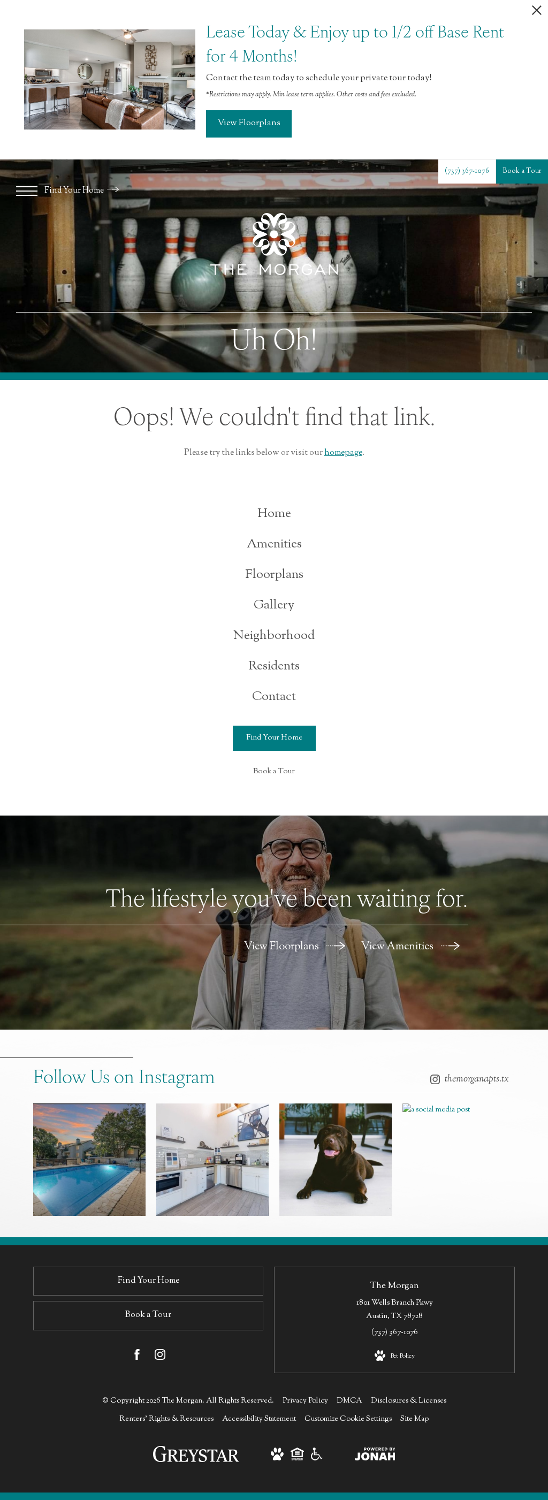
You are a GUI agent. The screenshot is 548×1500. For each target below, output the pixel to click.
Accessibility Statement (259, 1419)
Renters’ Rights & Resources (166, 1419)
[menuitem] (274, 514)
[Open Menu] (26, 191)
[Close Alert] (537, 13)
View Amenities (398, 947)
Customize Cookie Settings (348, 1419)
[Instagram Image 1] (89, 1159)
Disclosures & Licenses (408, 1401)
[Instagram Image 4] (458, 1110)
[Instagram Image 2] (212, 1159)
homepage (343, 453)
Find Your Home (74, 190)
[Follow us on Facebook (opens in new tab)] (137, 1357)
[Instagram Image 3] (335, 1159)
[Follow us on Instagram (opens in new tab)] (160, 1357)
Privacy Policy (305, 1401)
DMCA (349, 1401)
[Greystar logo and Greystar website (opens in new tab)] (196, 1460)
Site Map (414, 1419)
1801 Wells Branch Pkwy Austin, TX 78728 (394, 1310)
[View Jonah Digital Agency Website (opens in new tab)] (375, 1457)
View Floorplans (282, 947)
